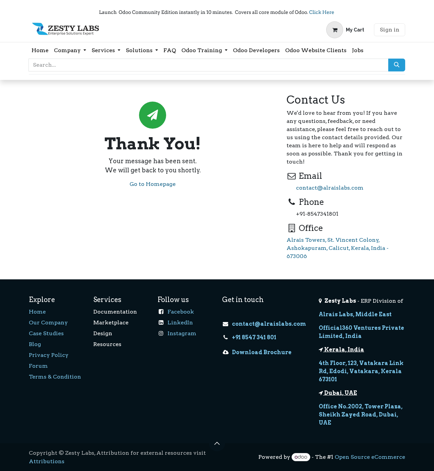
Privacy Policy (48, 355)
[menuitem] (40, 50)
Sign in (389, 29)
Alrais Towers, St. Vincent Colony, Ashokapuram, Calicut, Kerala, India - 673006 (338, 248)
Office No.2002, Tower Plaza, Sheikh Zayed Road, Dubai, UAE (360, 414)
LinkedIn (180, 322)
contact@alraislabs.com (329, 188)
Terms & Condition (55, 376)
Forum (38, 366)
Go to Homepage (153, 184)
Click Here (321, 12)
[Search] (396, 65)
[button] (217, 443)
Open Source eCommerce (370, 457)
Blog (35, 344)
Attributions (46, 461)
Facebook (180, 311)
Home (37, 311)
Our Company (48, 322)
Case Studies (46, 333)
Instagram (181, 333)
